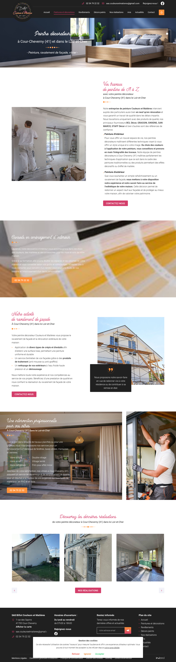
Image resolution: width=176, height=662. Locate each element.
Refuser (76, 654)
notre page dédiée (111, 648)
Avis (129, 12)
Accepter (99, 654)
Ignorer (87, 654)
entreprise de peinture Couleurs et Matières (130, 108)
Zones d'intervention (123, 658)
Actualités (139, 12)
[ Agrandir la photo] (36, 557)
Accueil (47, 12)
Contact (151, 12)
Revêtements (84, 12)
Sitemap (108, 658)
